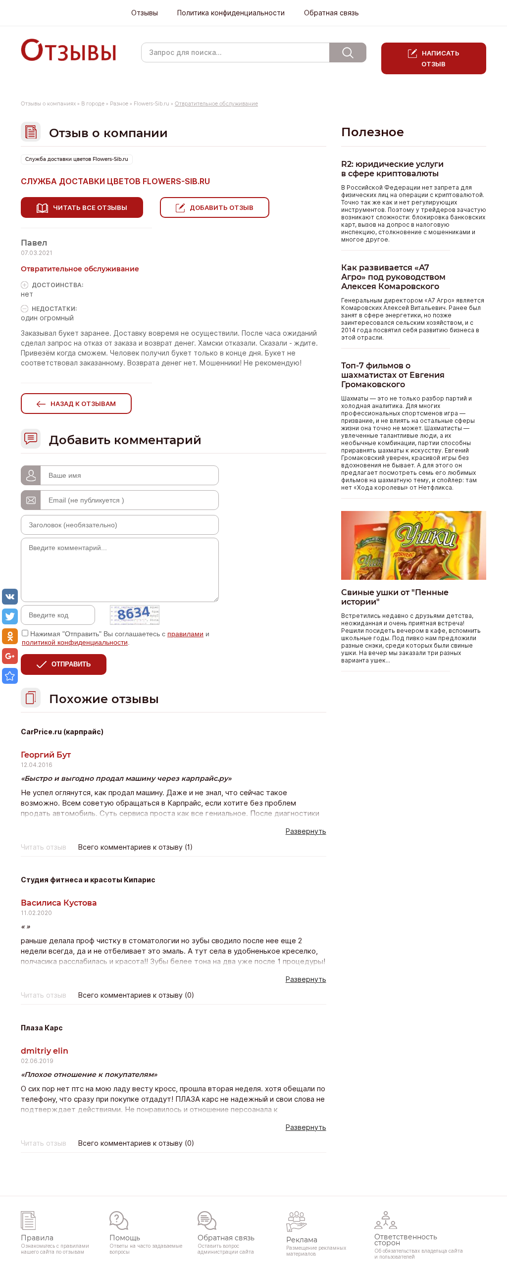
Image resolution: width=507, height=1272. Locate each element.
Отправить (71, 664)
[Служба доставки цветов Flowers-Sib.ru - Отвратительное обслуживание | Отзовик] (10, 676)
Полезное (372, 132)
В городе (92, 104)
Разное (119, 104)
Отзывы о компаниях (48, 104)
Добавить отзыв (222, 207)
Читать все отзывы (90, 207)
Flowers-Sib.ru (151, 104)
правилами (185, 634)
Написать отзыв (440, 58)
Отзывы (144, 13)
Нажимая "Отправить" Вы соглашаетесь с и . (115, 638)
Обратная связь (331, 13)
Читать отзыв (43, 847)
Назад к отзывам (83, 403)
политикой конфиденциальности (75, 642)
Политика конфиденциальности (231, 13)
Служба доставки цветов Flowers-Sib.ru (76, 159)
